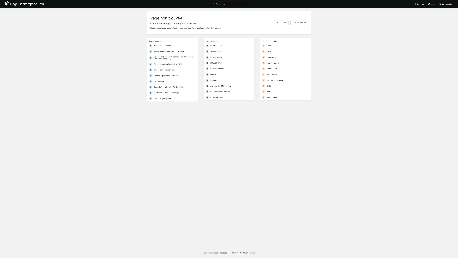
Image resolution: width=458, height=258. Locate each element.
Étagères (420, 4)
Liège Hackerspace (210, 253)
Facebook (224, 253)
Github (252, 253)
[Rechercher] (214, 4)
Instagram (234, 253)
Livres (433, 4)
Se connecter (447, 4)
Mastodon (244, 253)
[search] (229, 4)
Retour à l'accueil (299, 23)
